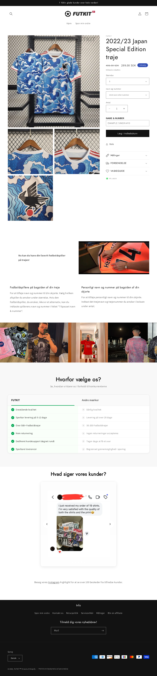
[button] (11, 13)
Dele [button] (111, 144)
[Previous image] (47, 524)
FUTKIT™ (17, 669)
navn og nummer (113, 89)
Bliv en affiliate (115, 613)
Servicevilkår (87, 613)
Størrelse (110, 75)
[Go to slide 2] (75, 562)
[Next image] (110, 524)
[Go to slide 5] (85, 562)
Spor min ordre (42, 613)
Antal (108, 102)
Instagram (53, 582)
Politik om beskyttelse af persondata (53, 669)
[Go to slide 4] (81, 562)
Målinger (100, 613)
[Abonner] (102, 630)
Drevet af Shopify (29, 669)
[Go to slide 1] (72, 562)
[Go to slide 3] (78, 562)
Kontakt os (57, 613)
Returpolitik (72, 613)
